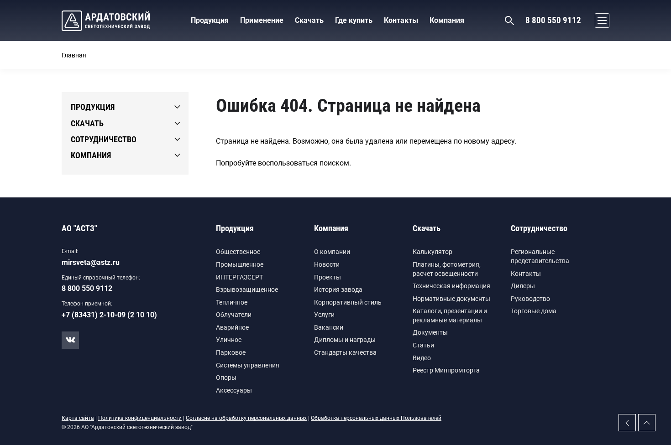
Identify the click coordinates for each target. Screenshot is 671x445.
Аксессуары (234, 390)
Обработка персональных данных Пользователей (376, 418)
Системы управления (247, 365)
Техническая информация (451, 286)
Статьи (423, 345)
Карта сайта (78, 418)
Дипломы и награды (345, 339)
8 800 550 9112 (553, 20)
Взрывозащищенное (247, 289)
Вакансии (328, 327)
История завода (338, 289)
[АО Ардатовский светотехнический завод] (106, 20)
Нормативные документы (451, 298)
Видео (422, 358)
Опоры (226, 377)
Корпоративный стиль (348, 302)
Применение (261, 20)
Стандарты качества (345, 352)
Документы (430, 332)
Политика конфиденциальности (140, 418)
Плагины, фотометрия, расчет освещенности (447, 269)
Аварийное (232, 327)
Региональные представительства (540, 256)
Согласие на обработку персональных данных (246, 418)
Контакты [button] (401, 20)
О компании (332, 251)
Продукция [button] (210, 20)
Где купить (353, 20)
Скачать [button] (309, 20)
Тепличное (231, 302)
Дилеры (523, 286)
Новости (327, 264)
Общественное (238, 251)
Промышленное (239, 264)
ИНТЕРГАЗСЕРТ (239, 277)
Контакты (526, 273)
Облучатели (234, 314)
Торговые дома (533, 311)
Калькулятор (432, 251)
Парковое (231, 352)
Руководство (530, 298)
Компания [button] (447, 20)
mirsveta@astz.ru (91, 262)
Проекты (327, 277)
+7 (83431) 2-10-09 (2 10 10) (109, 314)
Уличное (228, 339)
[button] (599, 20)
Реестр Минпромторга (446, 370)
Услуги (324, 314)
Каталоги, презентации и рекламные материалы (450, 315)
